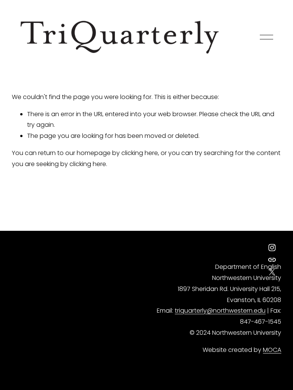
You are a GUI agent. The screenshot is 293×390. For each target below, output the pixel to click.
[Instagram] (272, 247)
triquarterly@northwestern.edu (220, 310)
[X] (272, 272)
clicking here (139, 153)
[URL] (272, 260)
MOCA (272, 349)
